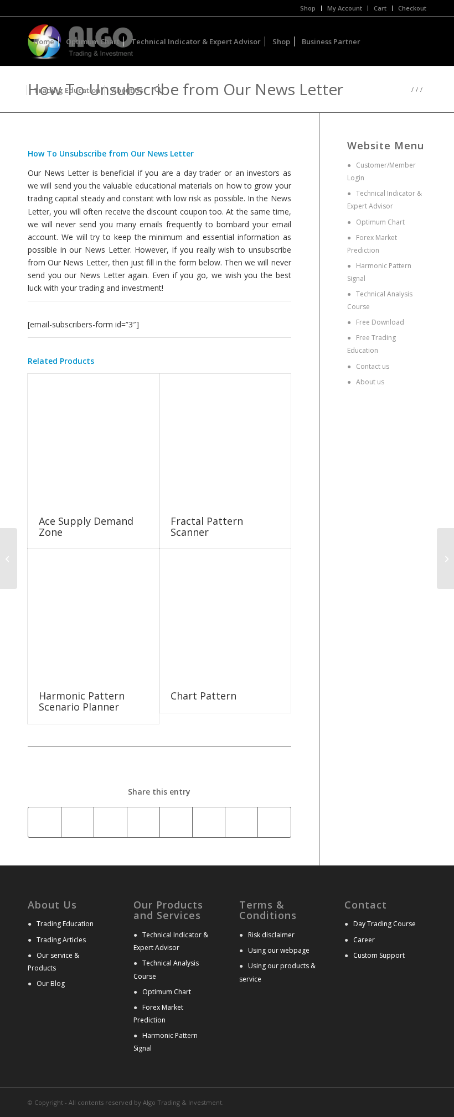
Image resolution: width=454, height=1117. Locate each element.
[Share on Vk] (241, 822)
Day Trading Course (384, 923)
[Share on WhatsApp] (110, 822)
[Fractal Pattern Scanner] (225, 439)
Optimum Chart (379, 222)
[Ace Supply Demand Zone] (93, 439)
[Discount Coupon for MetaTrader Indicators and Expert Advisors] (8, 558)
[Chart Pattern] (225, 614)
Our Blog (51, 983)
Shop (308, 8)
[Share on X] (77, 822)
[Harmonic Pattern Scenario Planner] (93, 614)
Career (364, 939)
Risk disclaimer (271, 934)
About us (369, 382)
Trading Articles (61, 939)
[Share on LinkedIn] (176, 822)
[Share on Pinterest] (143, 822)
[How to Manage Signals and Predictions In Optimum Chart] (445, 558)
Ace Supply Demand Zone (86, 526)
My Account (344, 8)
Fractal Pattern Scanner (207, 526)
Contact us (371, 366)
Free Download (379, 322)
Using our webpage (278, 950)
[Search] (158, 90)
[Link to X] (401, 1101)
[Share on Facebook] (44, 822)
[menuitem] (308, 8)
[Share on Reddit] (274, 822)
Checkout (412, 8)
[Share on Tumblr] (209, 822)
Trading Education (65, 923)
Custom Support (379, 955)
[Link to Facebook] (418, 1101)
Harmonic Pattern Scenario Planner (82, 701)
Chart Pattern (203, 695)
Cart (380, 8)
